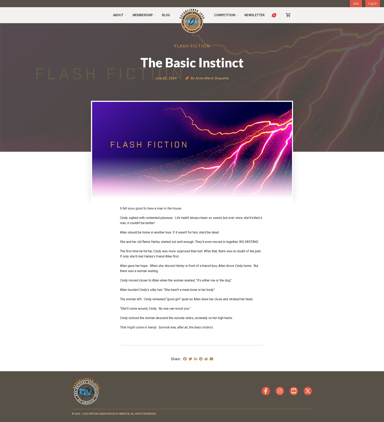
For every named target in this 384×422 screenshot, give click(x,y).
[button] (288, 15)
